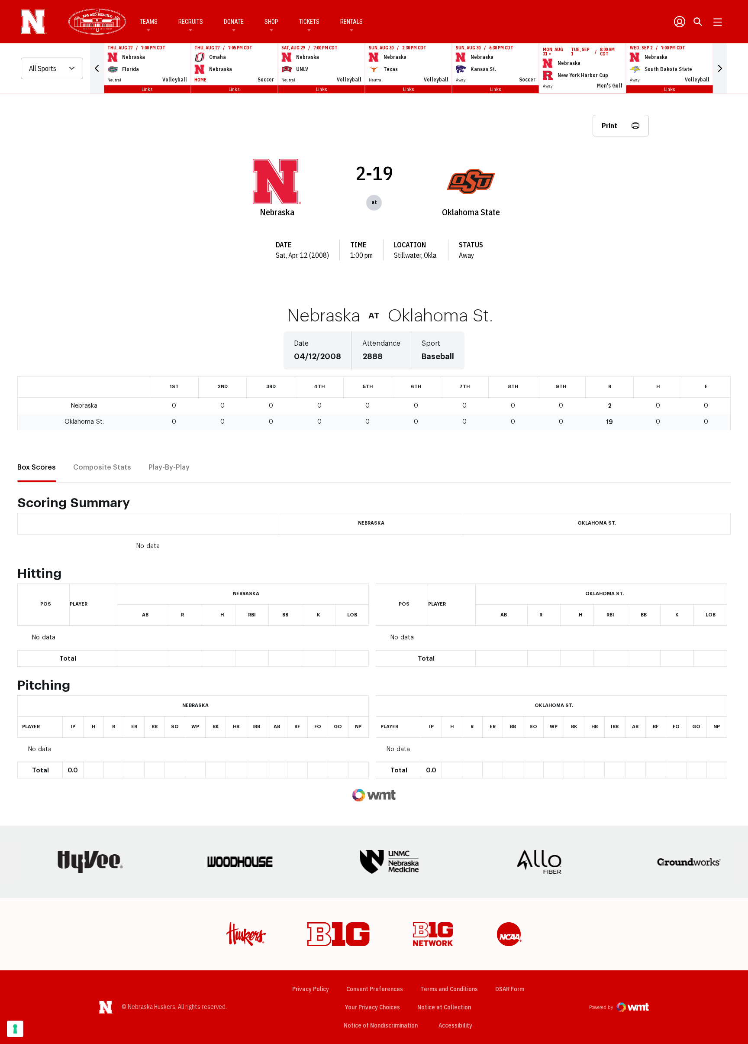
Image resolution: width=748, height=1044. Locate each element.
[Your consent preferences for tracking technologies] (15, 1029)
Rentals (351, 21)
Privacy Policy (310, 989)
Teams (149, 21)
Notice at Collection (444, 1007)
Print (609, 125)
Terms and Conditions (449, 989)
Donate (234, 21)
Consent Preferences (374, 989)
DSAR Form (509, 989)
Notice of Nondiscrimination (381, 1025)
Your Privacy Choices (372, 1007)
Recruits (190, 21)
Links (147, 89)
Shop (271, 21)
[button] (97, 68)
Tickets (309, 21)
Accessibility (455, 1025)
